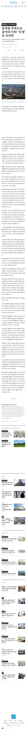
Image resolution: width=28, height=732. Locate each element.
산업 (9, 6)
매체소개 (5, 720)
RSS (14, 725)
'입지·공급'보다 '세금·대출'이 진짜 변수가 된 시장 (9, 539)
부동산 (16, 6)
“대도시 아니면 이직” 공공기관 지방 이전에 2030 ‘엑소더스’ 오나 (9, 651)
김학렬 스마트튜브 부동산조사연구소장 (9, 44)
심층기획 (5, 6)
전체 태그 (18, 725)
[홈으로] (13, 717)
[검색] (5, 3)
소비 (25, 6)
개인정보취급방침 (6, 723)
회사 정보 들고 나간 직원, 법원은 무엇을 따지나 (9, 613)
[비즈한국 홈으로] (13, 3)
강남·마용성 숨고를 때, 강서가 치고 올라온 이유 (8, 550)
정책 (19, 6)
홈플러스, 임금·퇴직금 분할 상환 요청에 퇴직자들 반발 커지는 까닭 (9, 588)
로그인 (23, 2)
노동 (22, 6)
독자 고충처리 (20, 720)
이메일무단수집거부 (13, 723)
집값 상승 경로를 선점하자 (9, 573)
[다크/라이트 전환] (3, 3)
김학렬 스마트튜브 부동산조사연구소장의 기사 (11, 428)
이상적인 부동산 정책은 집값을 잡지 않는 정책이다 (9, 663)
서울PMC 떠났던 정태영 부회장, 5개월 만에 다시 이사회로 (8, 675)
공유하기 (14, 398)
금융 (12, 6)
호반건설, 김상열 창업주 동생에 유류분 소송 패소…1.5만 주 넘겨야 (9, 601)
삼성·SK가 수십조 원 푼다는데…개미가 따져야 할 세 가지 (9, 626)
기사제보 (15, 720)
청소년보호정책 (21, 723)
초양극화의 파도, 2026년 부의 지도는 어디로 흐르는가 (9, 562)
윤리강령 (10, 720)
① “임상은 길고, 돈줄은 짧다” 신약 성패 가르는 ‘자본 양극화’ (9, 639)
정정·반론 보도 (9, 725)
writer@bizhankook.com (7, 418)
